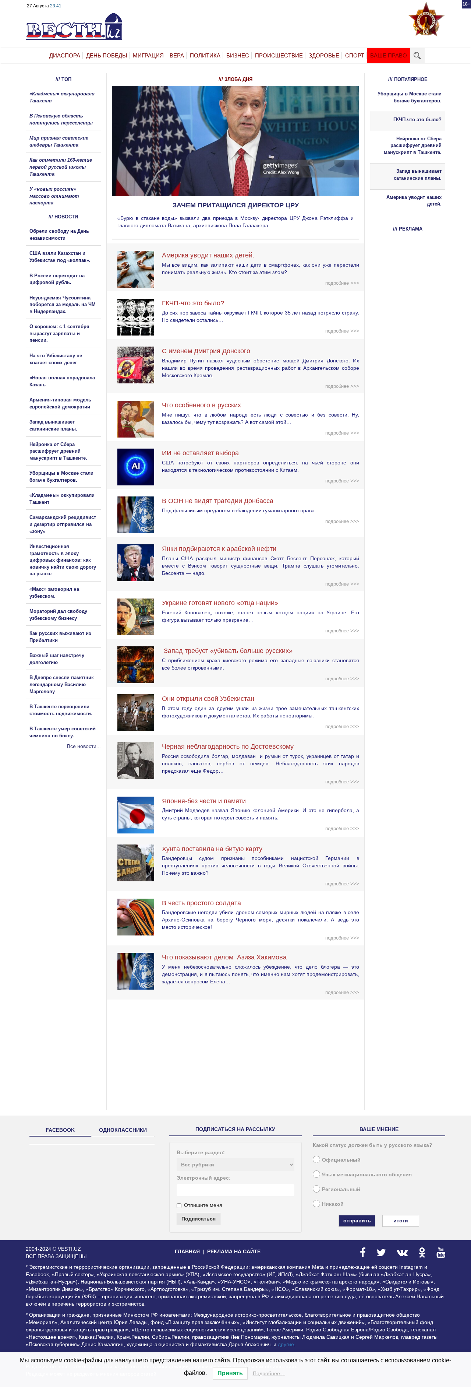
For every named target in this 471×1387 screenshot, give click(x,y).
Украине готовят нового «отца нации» (220, 603)
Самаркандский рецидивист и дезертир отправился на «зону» (62, 524)
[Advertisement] (70, 829)
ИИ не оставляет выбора (200, 453)
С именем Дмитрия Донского (206, 351)
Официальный (341, 1160)
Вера (177, 55)
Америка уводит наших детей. (208, 255)
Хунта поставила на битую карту (212, 849)
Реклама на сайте (234, 1251)
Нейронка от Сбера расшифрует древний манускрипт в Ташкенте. (58, 451)
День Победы (106, 55)
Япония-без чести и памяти (204, 801)
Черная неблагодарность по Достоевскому (228, 746)
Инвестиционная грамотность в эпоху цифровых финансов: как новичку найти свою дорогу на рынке (62, 560)
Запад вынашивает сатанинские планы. (418, 174)
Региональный (341, 1189)
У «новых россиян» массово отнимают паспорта (54, 196)
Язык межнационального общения (367, 1174)
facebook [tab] (60, 1130)
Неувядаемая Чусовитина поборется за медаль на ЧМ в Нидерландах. (62, 304)
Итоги (400, 1220)
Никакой (333, 1204)
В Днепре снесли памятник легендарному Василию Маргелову (61, 684)
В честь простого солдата (204, 903)
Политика (205, 55)
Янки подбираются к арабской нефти (219, 548)
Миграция (148, 55)
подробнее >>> (342, 283)
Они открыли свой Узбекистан (208, 698)
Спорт (354, 55)
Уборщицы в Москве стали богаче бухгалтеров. (410, 97)
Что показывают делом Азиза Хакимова (224, 957)
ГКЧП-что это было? (193, 303)
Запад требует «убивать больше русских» (227, 650)
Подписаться (198, 1219)
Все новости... (84, 746)
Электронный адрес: (204, 1178)
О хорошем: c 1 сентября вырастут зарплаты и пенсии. (59, 333)
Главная (187, 1251)
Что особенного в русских (201, 405)
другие (286, 1344)
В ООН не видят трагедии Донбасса (217, 501)
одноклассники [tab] (123, 1130)
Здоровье (324, 55)
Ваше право (388, 55)
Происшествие (279, 55)
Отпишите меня (203, 1205)
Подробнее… (269, 1373)
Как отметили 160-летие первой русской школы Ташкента (60, 166)
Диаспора (64, 55)
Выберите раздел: (201, 1152)
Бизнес (237, 55)
